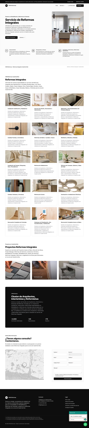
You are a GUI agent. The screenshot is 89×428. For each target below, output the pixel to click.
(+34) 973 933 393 (42, 403)
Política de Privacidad (67, 374)
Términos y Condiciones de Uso (72, 405)
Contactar (79, 5)
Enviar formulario (67, 378)
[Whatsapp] (85, 424)
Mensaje (56, 368)
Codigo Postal (57, 362)
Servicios (62, 5)
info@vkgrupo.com (43, 404)
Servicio (70, 352)
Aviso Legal (67, 399)
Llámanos (22, 37)
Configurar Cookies (69, 407)
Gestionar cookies (80, 1)
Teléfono (71, 357)
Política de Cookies (69, 401)
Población (71, 362)
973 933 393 (72, 5)
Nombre (56, 352)
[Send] (85, 419)
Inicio (57, 5)
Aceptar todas (70, 1)
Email (55, 357)
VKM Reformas (12, 5)
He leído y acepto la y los (67, 375)
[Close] (85, 412)
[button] (24, 364)
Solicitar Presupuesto (10, 37)
